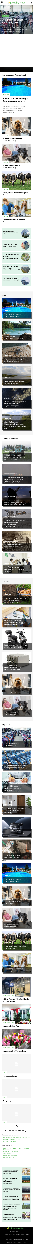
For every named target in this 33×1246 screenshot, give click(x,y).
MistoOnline (25, 1234)
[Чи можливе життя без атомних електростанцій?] (25, 281)
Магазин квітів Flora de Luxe (14, 1051)
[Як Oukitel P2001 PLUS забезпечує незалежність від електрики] (16, 827)
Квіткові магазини (8, 995)
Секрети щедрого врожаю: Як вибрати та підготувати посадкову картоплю (15, 600)
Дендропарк (7, 1101)
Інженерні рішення (11, 451)
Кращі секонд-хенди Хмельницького (12, 21)
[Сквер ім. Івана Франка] (16, 1113)
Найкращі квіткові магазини (11, 1135)
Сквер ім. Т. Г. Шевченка (10, 1151)
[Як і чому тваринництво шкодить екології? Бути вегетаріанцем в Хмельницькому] (26, 1179)
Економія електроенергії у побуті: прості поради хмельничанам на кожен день (11, 1198)
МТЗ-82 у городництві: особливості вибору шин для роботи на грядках (14, 457)
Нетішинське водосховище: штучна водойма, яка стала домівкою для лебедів (14, 480)
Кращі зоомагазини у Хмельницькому (11, 166)
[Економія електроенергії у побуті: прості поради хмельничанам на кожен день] (26, 1197)
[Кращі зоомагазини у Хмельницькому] (16, 153)
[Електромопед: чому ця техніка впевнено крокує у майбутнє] (16, 639)
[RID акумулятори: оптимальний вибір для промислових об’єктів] (16, 661)
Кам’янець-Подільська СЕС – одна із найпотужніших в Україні (11, 268)
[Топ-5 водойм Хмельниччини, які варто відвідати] (16, 375)
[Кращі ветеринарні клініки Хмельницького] (16, 207)
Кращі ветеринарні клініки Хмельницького (14, 221)
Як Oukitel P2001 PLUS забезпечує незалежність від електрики (14, 833)
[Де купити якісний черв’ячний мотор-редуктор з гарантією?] (16, 760)
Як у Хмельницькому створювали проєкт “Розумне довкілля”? (14, 569)
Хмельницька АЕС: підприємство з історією (11, 232)
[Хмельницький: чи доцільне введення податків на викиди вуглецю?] (26, 1189)
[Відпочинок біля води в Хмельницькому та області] (16, 330)
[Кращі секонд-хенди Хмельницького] (16, 737)
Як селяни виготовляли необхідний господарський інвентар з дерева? (13, 547)
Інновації (6, 135)
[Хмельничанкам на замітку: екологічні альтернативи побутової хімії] (26, 1171)
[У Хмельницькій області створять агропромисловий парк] (25, 257)
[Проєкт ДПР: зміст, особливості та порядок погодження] (16, 782)
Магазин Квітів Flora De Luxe (11, 1139)
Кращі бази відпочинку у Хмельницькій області (15, 99)
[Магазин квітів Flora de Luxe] (16, 1038)
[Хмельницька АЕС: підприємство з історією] (25, 233)
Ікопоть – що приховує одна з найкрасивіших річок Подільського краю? (15, 404)
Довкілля (6, 94)
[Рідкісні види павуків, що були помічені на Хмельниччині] (16, 353)
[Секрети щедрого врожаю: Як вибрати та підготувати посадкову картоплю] (16, 594)
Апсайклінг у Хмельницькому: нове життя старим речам (10, 244)
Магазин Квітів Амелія (12, 1026)
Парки (4, 1072)
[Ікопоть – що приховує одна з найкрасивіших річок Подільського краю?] (16, 398)
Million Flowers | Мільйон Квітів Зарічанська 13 (17, 1137)
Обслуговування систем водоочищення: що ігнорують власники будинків (15, 623)
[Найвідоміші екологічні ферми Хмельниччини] (16, 180)
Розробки (5, 15)
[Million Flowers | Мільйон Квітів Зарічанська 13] (16, 986)
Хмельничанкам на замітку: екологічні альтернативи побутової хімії (11, 1171)
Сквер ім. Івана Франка (12, 1126)
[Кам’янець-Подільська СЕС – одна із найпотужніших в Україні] (25, 269)
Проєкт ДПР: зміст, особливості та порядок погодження (12, 788)
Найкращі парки (7, 1145)
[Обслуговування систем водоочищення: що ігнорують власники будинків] (16, 617)
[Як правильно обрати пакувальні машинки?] (16, 849)
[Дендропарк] (16, 1088)
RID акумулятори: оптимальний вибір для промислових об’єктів (12, 667)
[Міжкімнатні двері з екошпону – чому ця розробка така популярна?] (16, 804)
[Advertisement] (16, 50)
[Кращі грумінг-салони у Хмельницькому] (16, 126)
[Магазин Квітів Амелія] (16, 1014)
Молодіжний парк (10, 1076)
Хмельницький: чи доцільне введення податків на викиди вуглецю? (11, 1189)
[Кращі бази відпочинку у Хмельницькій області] (16, 87)
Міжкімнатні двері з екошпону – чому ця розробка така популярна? (15, 810)
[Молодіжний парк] (16, 1063)
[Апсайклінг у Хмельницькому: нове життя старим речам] (25, 245)
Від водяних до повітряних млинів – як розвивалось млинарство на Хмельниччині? (15, 502)
